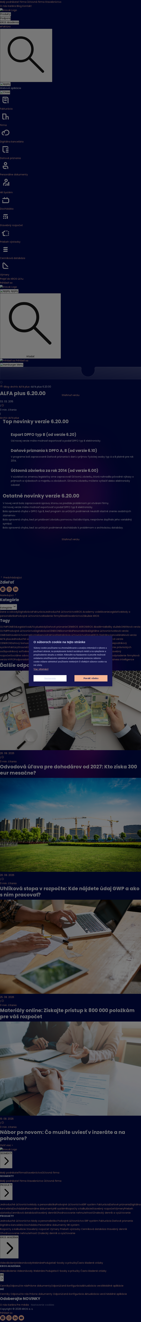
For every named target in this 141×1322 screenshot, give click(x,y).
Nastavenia (50, 678)
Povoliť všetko (91, 678)
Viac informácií (41, 669)
